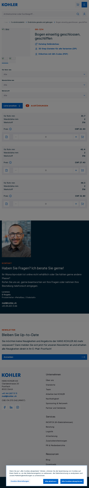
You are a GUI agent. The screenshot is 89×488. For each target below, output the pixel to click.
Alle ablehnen (50, 481)
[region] (46, 475)
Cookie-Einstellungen (20, 481)
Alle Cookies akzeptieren (72, 481)
